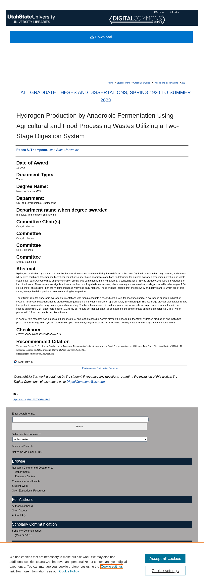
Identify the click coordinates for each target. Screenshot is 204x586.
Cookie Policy (69, 571)
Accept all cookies (165, 558)
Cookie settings (112, 566)
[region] (102, 564)
